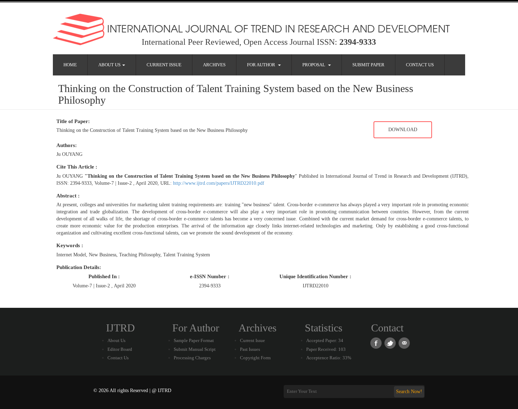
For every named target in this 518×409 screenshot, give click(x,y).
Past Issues (250, 349)
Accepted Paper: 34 (324, 340)
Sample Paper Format (194, 340)
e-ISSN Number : (209, 276)
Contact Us (420, 64)
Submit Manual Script (195, 349)
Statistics (324, 328)
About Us (110, 64)
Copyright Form (255, 357)
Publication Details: (78, 267)
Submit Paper (368, 64)
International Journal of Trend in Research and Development (277, 28)
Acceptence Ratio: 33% (328, 357)
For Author (262, 64)
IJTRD (120, 328)
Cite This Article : (76, 167)
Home (70, 64)
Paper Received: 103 (326, 349)
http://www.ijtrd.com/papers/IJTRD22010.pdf (218, 183)
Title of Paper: (73, 121)
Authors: (66, 145)
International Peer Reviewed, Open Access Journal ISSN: (259, 42)
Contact (387, 328)
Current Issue (164, 64)
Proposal (314, 64)
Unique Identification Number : (315, 276)
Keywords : (69, 245)
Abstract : (68, 196)
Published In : (104, 276)
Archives (214, 64)
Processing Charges (192, 357)
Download (402, 129)
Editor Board (119, 349)
